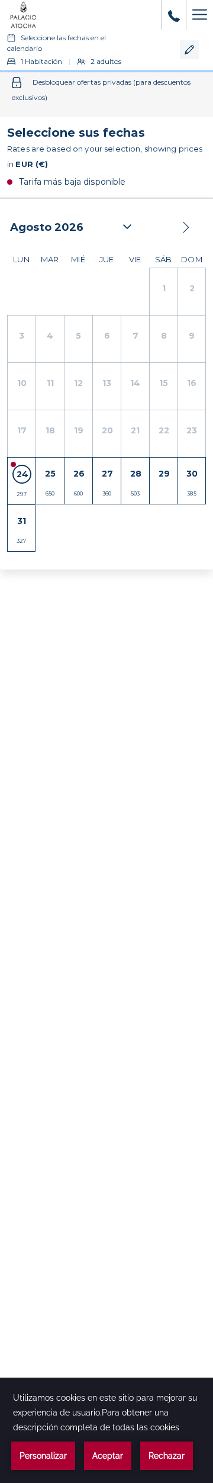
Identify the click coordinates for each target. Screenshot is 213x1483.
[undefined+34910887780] (174, 15)
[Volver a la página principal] (23, 15)
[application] (106, 1430)
